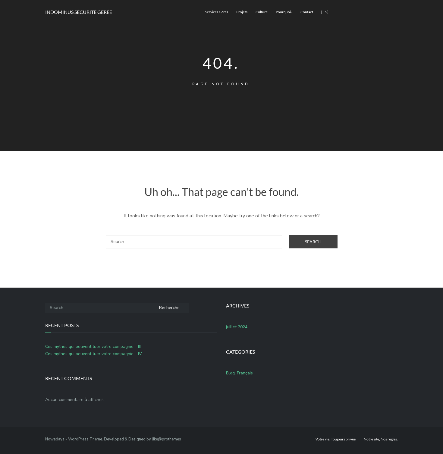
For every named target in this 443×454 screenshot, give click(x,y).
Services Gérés (216, 12)
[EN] (324, 12)
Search (313, 241)
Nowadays (54, 439)
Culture (262, 12)
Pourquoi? (284, 12)
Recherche (169, 308)
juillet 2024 (236, 327)
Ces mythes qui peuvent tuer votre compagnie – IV (93, 354)
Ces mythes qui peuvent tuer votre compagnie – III (93, 346)
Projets (241, 12)
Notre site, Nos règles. (381, 439)
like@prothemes (166, 439)
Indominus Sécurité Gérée (78, 12)
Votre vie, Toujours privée (336, 439)
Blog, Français (239, 373)
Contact (306, 12)
